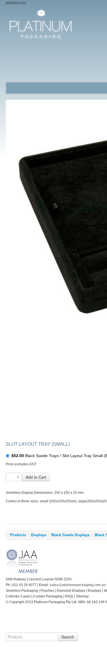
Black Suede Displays (70, 535)
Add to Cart (36, 477)
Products (18, 535)
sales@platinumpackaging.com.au (78, 585)
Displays (38, 535)
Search (67, 637)
